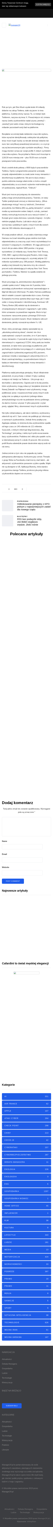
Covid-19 (26, 1140)
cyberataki (26, 1147)
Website (5, 867)
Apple (26, 1111)
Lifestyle (26, 1235)
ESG (26, 1184)
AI (15, 610)
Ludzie (26, 1242)
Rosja (26, 1293)
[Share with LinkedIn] (40, 489)
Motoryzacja (26, 1257)
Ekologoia (26, 1177)
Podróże (26, 1271)
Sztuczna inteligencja (26, 1315)
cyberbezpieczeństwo (26, 1155)
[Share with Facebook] (30, 489)
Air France (26, 1104)
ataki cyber (26, 1118)
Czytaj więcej (43, 4)
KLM (26, 1220)
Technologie (26, 1323)
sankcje (26, 1301)
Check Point (26, 1126)
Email (4, 854)
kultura (26, 1228)
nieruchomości (26, 1264)
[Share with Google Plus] (37, 489)
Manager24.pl (44, 1518)
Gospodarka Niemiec (26, 1198)
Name (4, 841)
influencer (26, 1213)
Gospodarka (26, 1191)
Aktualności (18, 555)
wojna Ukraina (26, 1337)
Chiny (26, 1133)
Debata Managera (26, 1162)
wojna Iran (26, 1330)
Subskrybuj (26, 781)
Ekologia (26, 1169)
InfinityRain (31, 1521)
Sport (26, 1308)
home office (26, 1206)
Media (26, 1250)
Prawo (26, 1279)
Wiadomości (26, 45)
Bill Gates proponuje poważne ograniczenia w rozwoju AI (32, 928)
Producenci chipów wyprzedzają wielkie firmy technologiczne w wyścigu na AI (26, 675)
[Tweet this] (34, 489)
